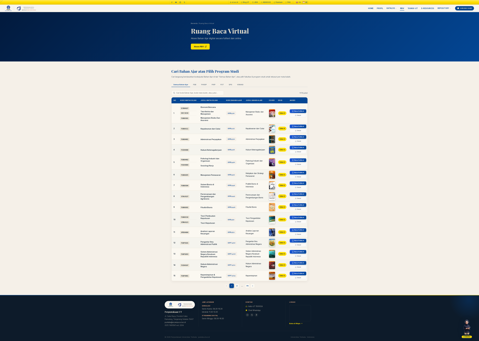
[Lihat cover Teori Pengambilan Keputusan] (272, 220)
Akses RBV (199, 47)
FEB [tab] (194, 85)
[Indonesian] (305, 2)
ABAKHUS (267, 2)
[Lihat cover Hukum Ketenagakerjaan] (272, 150)
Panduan (279, 2)
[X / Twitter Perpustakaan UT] (184, 2)
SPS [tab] (230, 85)
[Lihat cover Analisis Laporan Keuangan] (272, 232)
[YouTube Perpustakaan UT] (176, 2)
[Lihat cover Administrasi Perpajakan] (272, 139)
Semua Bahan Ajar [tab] (180, 85)
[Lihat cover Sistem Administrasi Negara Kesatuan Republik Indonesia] (272, 254)
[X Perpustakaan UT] (252, 315)
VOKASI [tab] (240, 85)
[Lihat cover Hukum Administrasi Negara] (272, 265)
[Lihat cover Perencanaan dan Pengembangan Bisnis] (272, 196)
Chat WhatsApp (254, 310)
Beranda (194, 23)
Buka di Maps (294, 323)
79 (247, 286)
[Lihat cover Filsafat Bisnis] (272, 207)
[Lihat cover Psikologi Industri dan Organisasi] (272, 162)
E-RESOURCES (427, 8)
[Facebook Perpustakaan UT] (172, 2)
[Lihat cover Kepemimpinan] (272, 276)
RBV (402, 8)
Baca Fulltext (299, 111)
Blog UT (246, 2)
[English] (298, 2)
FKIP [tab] (213, 85)
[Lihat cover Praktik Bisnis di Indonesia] (272, 185)
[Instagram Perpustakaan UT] (180, 2)
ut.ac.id (235, 2)
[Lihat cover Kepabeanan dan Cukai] (272, 129)
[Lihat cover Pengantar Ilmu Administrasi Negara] (272, 243)
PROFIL (380, 8)
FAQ (289, 2)
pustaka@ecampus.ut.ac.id (175, 322)
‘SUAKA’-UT (413, 8)
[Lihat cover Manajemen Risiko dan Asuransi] (272, 113)
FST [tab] (222, 85)
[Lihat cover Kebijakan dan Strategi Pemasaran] (272, 175)
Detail (299, 115)
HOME (370, 8)
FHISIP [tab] (204, 85)
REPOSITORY (443, 8)
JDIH (256, 2)
